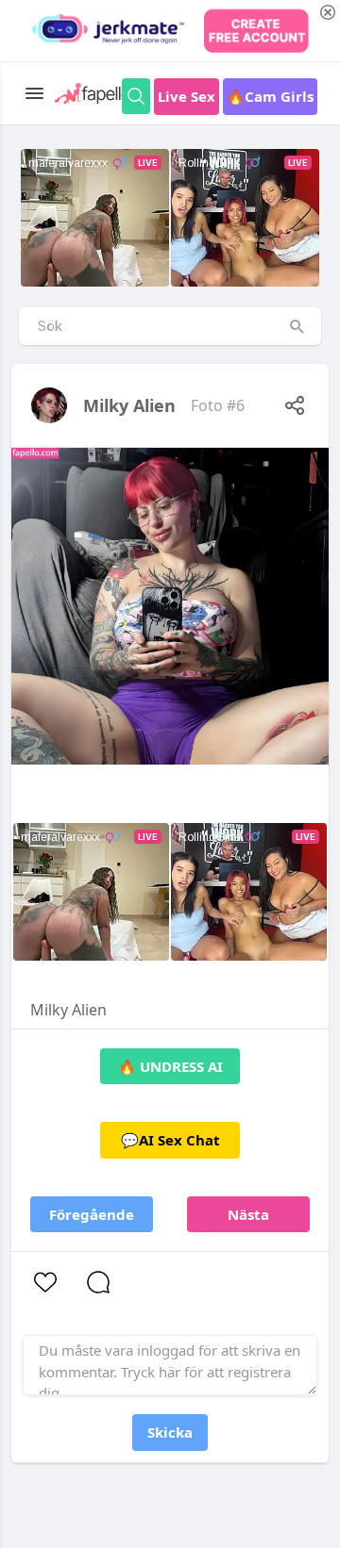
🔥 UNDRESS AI (170, 1066)
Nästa (248, 1214)
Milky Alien (129, 405)
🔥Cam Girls (270, 96)
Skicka (170, 1432)
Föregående (91, 1214)
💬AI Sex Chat (170, 1139)
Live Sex (186, 96)
